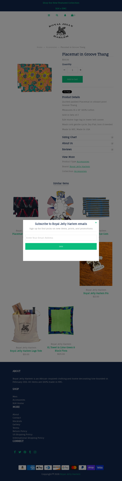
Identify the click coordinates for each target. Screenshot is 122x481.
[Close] (96, 223)
